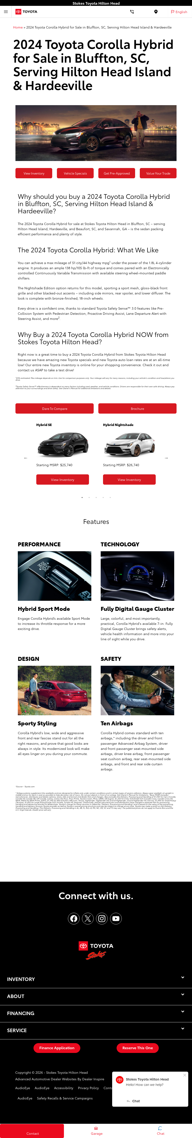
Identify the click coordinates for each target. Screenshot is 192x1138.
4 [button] (103, 497)
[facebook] (74, 918)
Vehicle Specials (75, 173)
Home (18, 27)
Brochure (137, 408)
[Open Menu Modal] (6, 12)
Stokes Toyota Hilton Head (67, 1072)
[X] (88, 918)
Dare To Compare (54, 408)
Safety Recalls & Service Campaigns (65, 1098)
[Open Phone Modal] (132, 12)
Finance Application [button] (56, 1047)
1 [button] (82, 497)
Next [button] (166, 457)
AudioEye (22, 1087)
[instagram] (102, 918)
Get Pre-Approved (117, 173)
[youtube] (116, 918)
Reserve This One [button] (137, 1047)
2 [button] (89, 497)
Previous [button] (25, 457)
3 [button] (96, 497)
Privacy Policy (88, 1087)
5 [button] (110, 497)
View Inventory (34, 173)
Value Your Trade (158, 173)
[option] (62, 455)
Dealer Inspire (93, 1079)
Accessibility (63, 1087)
